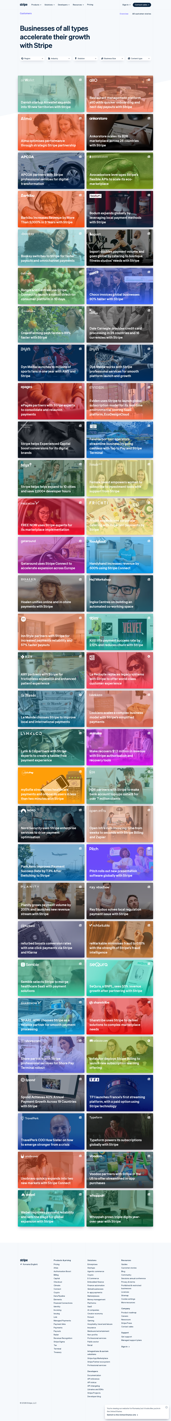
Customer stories (129, 1268)
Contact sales (141, 4)
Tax (55, 1345)
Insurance (92, 1327)
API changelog (94, 1386)
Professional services (97, 1338)
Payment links (60, 1324)
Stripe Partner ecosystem (99, 1361)
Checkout (58, 1282)
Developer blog (94, 1396)
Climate (57, 1285)
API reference (94, 1379)
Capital (57, 1278)
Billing (56, 1275)
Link (55, 1317)
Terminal (57, 1348)
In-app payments (95, 1292)
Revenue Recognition (63, 1338)
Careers (124, 1316)
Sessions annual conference (133, 1278)
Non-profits (93, 1334)
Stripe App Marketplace (98, 1358)
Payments (58, 1327)
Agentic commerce (96, 1271)
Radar (56, 1334)
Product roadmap (128, 1312)
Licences (125, 1292)
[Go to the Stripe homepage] (23, 1260)
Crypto (57, 1292)
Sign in (125, 4)
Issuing (57, 1313)
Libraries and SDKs (96, 1389)
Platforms (92, 1303)
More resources (128, 1302)
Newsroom (126, 1319)
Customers (26, 13)
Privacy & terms (128, 1282)
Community (126, 1275)
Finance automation (96, 1285)
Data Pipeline (59, 1296)
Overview (124, 13)
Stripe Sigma (59, 1341)
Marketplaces (93, 1296)
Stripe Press (126, 1323)
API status (92, 1382)
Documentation (94, 1375)
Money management (96, 1299)
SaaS (90, 1306)
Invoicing (57, 1310)
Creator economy (95, 1313)
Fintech (91, 1317)
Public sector (93, 1341)
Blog (123, 1271)
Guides (124, 1264)
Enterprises (93, 1264)
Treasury (58, 1352)
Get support (126, 1336)
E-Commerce (93, 1278)
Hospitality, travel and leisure (100, 1324)
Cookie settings (128, 1299)
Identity (57, 1306)
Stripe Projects (94, 1393)
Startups (91, 1268)
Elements (58, 1299)
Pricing (90, 4)
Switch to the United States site (121, 1414)
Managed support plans (131, 1340)
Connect (57, 1289)
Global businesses (95, 1289)
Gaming (91, 1320)
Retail (90, 1345)
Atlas (56, 1268)
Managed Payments (62, 1320)
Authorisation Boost (62, 1271)
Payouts (57, 1331)
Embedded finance (96, 1282)
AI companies (93, 1310)
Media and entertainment (98, 1331)
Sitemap (125, 1295)
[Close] (166, 1408)
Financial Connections (63, 1303)
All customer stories (141, 13)
